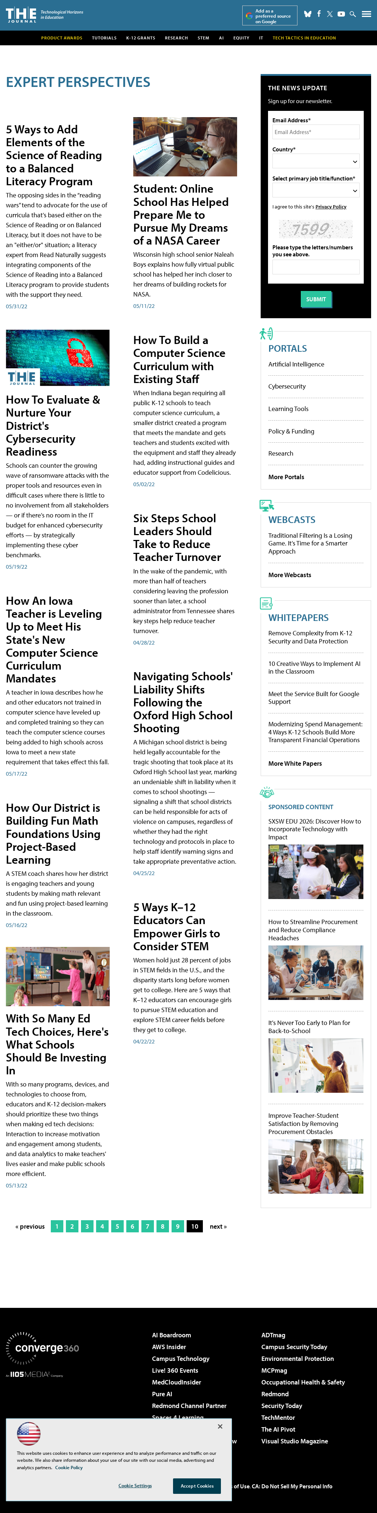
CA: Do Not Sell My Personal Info (292, 1486)
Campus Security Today (294, 1346)
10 (194, 1226)
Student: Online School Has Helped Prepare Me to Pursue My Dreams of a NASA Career (181, 214)
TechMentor (278, 1417)
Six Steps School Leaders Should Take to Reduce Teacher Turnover (177, 537)
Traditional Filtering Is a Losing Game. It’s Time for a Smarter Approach (310, 543)
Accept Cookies (197, 1486)
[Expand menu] (366, 15)
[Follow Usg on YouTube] (341, 14)
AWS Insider (169, 1346)
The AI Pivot (278, 1429)
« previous (30, 1226)
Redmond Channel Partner (189, 1405)
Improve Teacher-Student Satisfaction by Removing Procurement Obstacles (303, 1123)
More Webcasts (289, 575)
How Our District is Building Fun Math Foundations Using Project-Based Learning (53, 833)
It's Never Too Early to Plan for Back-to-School (309, 1027)
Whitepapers (298, 617)
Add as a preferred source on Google (273, 16)
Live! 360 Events (175, 1370)
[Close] (220, 1426)
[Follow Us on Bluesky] (307, 14)
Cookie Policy (69, 1467)
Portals (287, 347)
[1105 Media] (42, 1415)
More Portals (286, 477)
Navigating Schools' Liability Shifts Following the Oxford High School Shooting (183, 701)
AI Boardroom (171, 1335)
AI (221, 38)
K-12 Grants (140, 38)
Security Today (281, 1405)
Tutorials (104, 38)
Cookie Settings (135, 1485)
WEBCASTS (292, 519)
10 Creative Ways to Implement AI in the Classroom (314, 667)
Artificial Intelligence (296, 364)
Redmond (275, 1394)
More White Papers (295, 763)
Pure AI (162, 1394)
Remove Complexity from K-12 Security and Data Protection (310, 637)
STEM (203, 38)
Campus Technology (180, 1358)
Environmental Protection (297, 1358)
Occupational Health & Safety (303, 1382)
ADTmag (273, 1335)
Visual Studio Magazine (294, 1441)
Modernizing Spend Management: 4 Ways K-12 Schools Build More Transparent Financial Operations (315, 732)
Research (176, 38)
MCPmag (274, 1370)
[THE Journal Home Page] (44, 14)
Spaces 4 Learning (178, 1417)
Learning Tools (288, 408)
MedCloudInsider (176, 1382)
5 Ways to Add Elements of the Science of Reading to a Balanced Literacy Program (54, 155)
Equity (241, 38)
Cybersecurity (287, 386)
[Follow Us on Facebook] (319, 13)
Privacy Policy (331, 206)
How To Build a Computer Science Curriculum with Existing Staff (179, 359)
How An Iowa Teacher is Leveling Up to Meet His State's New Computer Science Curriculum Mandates (54, 639)
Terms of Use (233, 1486)
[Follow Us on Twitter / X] (330, 14)
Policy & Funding (291, 431)
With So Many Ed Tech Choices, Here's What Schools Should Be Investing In (57, 1044)
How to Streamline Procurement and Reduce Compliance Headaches (313, 930)
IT (261, 38)
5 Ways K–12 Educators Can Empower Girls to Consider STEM (176, 926)
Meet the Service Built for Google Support (313, 697)
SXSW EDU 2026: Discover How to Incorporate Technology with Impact (314, 829)
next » (218, 1226)
